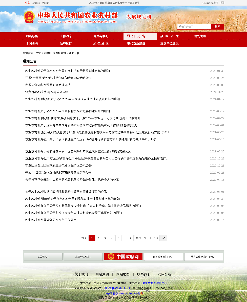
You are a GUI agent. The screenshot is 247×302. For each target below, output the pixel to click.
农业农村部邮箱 (210, 3)
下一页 (128, 238)
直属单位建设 (169, 43)
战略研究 (170, 36)
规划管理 (200, 36)
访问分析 (164, 274)
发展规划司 (59, 53)
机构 (47, 53)
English (36, 3)
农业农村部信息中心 (155, 283)
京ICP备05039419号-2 (117, 288)
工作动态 (66, 36)
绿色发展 (101, 43)
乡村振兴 (32, 43)
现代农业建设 (136, 43)
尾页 (138, 238)
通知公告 (137, 36)
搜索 (217, 26)
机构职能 (32, 36)
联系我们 (144, 274)
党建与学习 (101, 36)
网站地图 (123, 274)
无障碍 (45, 2)
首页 (39, 53)
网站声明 (102, 274)
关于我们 (81, 274)
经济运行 (66, 43)
